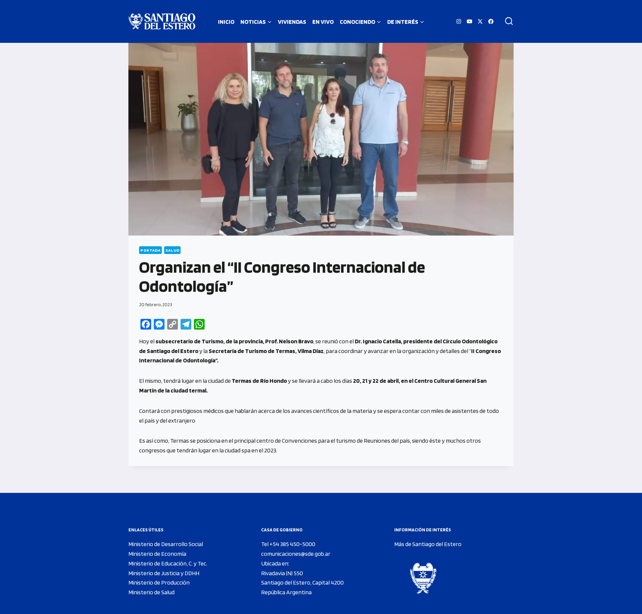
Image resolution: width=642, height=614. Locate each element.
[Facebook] (491, 21)
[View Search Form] (507, 21)
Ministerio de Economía (157, 553)
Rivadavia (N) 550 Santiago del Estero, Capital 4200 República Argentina (302, 582)
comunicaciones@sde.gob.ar (295, 553)
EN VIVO (323, 21)
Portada (150, 250)
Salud (172, 250)
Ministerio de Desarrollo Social (165, 543)
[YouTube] (469, 21)
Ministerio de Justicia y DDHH (163, 573)
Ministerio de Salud (151, 592)
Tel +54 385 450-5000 (288, 543)
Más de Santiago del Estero (427, 543)
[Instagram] (458, 21)
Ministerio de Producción (159, 582)
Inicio (226, 21)
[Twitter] (480, 21)
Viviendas (292, 21)
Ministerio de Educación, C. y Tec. (167, 563)
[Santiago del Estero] (161, 21)
